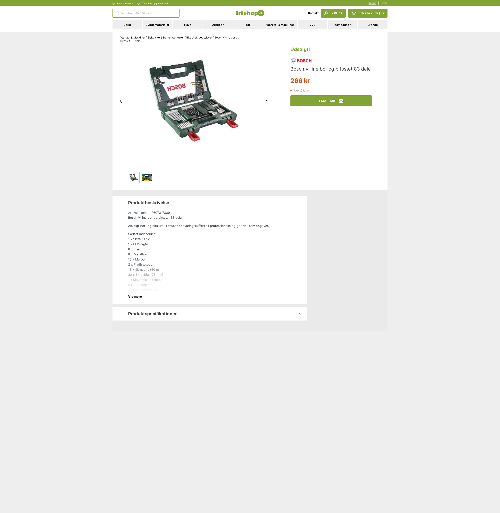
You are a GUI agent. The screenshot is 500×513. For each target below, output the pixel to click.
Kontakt (313, 13)
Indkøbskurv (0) (371, 13)
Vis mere (135, 296)
